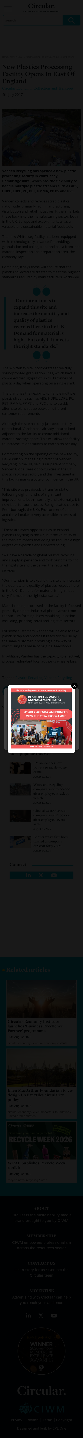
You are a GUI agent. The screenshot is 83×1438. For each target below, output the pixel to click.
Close (74, 686)
